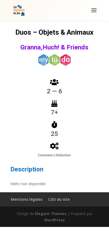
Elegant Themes (50, 213)
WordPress (54, 219)
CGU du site (59, 199)
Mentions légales (26, 199)
